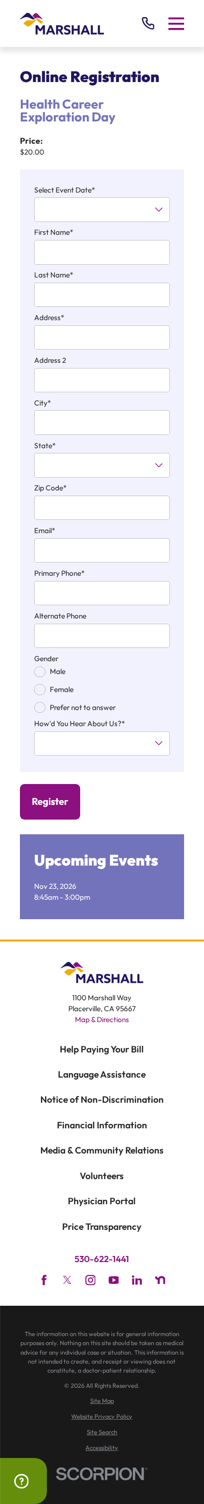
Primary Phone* (59, 573)
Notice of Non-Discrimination (102, 1099)
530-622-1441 (101, 1259)
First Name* (54, 232)
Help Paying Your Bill (102, 1049)
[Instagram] (90, 1280)
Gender (46, 659)
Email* (45, 530)
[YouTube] (114, 1280)
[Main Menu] (176, 23)
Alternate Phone (60, 616)
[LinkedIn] (137, 1280)
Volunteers (102, 1175)
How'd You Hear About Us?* (79, 724)
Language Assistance (102, 1074)
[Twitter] (67, 1280)
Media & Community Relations (102, 1150)
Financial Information (102, 1125)
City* (42, 403)
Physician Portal (102, 1201)
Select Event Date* (64, 190)
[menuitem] (102, 1400)
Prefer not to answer (83, 707)
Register (50, 801)
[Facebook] (44, 1280)
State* (45, 446)
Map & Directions (102, 1019)
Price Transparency (101, 1226)
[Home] (62, 24)
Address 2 (50, 360)
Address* (49, 318)
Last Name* (54, 275)
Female (62, 689)
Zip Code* (50, 488)
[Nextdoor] (160, 1280)
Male (57, 671)
